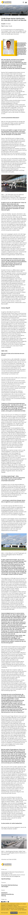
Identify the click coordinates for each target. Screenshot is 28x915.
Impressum (4, 892)
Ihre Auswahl (4, 912)
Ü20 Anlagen (4, 886)
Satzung (3, 895)
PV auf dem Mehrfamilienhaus (9, 885)
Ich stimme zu (22, 912)
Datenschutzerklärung (7, 894)
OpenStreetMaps (5, 879)
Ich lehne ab (14, 912)
